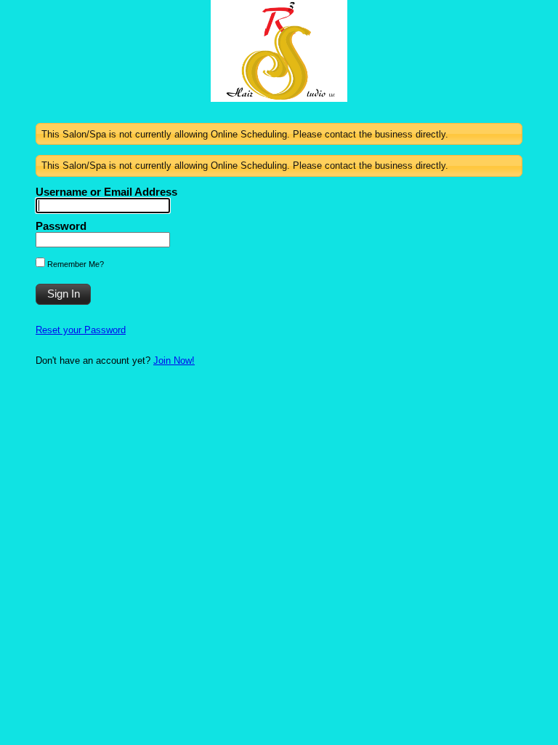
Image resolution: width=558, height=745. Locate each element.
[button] (63, 295)
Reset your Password (81, 329)
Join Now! (174, 360)
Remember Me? (74, 264)
